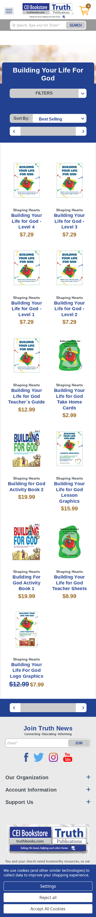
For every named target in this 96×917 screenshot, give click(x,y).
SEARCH (76, 25)
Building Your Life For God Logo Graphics (26, 670)
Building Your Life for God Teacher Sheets (69, 582)
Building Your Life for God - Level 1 (26, 308)
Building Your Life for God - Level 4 (26, 221)
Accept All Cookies (48, 909)
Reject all (48, 897)
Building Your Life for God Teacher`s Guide (26, 396)
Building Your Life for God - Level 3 (69, 221)
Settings (48, 886)
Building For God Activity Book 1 (26, 582)
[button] (48, 93)
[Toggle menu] (9, 11)
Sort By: (21, 118)
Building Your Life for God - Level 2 (69, 308)
